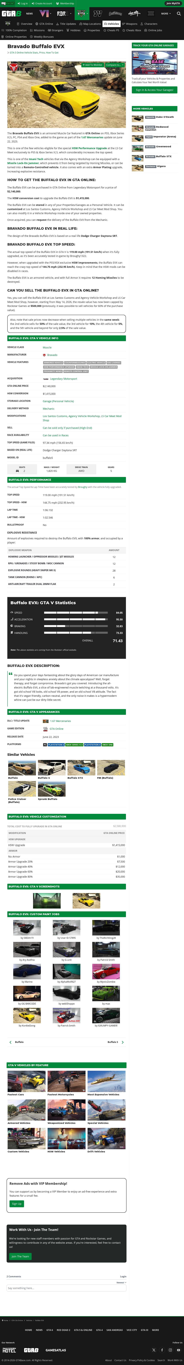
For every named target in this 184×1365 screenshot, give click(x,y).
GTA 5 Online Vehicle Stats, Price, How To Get (34, 52)
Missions (39, 30)
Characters (150, 24)
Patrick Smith (107, 959)
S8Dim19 (28, 937)
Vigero (156, 166)
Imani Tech (82, 367)
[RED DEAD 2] (63, 13)
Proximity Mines (53, 371)
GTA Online (46, 24)
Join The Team (20, 1256)
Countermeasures (75, 362)
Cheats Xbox (133, 30)
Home (28, 1330)
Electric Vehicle (96, 362)
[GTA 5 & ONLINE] (82, 13)
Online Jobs (155, 30)
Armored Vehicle (53, 362)
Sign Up (16, 1203)
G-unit (68, 959)
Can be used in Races (56, 435)
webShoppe (68, 1003)
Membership (67, 3)
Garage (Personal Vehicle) (58, 401)
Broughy (82, 487)
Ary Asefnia (29, 959)
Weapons (131, 24)
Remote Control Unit (76, 371)
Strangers (57, 30)
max (107, 1003)
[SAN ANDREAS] (115, 13)
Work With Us (175, 1360)
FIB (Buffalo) (105, 778)
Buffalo (13, 778)
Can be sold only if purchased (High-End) (67, 428)
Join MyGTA (173, 3)
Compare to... (113, 64)
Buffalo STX (75, 778)
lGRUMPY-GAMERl (107, 1025)
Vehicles (113, 24)
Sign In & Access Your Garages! (154, 90)
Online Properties (16, 36)
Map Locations (92, 24)
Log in (24, 3)
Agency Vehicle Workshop (84, 416)
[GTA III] (151, 13)
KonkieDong (28, 1025)
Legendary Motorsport (63, 378)
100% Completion (16, 30)
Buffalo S (44, 778)
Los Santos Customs (55, 416)
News (29, 13)
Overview (26, 24)
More (164, 13)
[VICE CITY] (134, 13)
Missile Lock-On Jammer (103, 367)
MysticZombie (107, 981)
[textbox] (66, 1289)
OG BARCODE (28, 1003)
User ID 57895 (68, 937)
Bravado (52, 355)
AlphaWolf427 (68, 981)
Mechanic (48, 408)
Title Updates (68, 24)
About (108, 1360)
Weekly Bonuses (44, 36)
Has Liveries (113, 362)
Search (161, 1360)
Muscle (47, 347)
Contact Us (120, 1360)
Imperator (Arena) (161, 136)
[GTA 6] (45, 13)
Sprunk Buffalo (47, 799)
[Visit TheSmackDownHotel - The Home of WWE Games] (9, 1350)
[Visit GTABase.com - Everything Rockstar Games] (31, 1350)
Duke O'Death (160, 117)
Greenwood (158, 146)
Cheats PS (113, 30)
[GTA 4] (98, 13)
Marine (28, 981)
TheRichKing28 (108, 937)
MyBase (5, 3)
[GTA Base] (11, 13)
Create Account (43, 3)
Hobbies (75, 30)
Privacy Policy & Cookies (142, 1360)
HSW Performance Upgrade (89, 148)
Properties (94, 30)
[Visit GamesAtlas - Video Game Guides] (56, 1350)
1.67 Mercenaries (92, 137)
